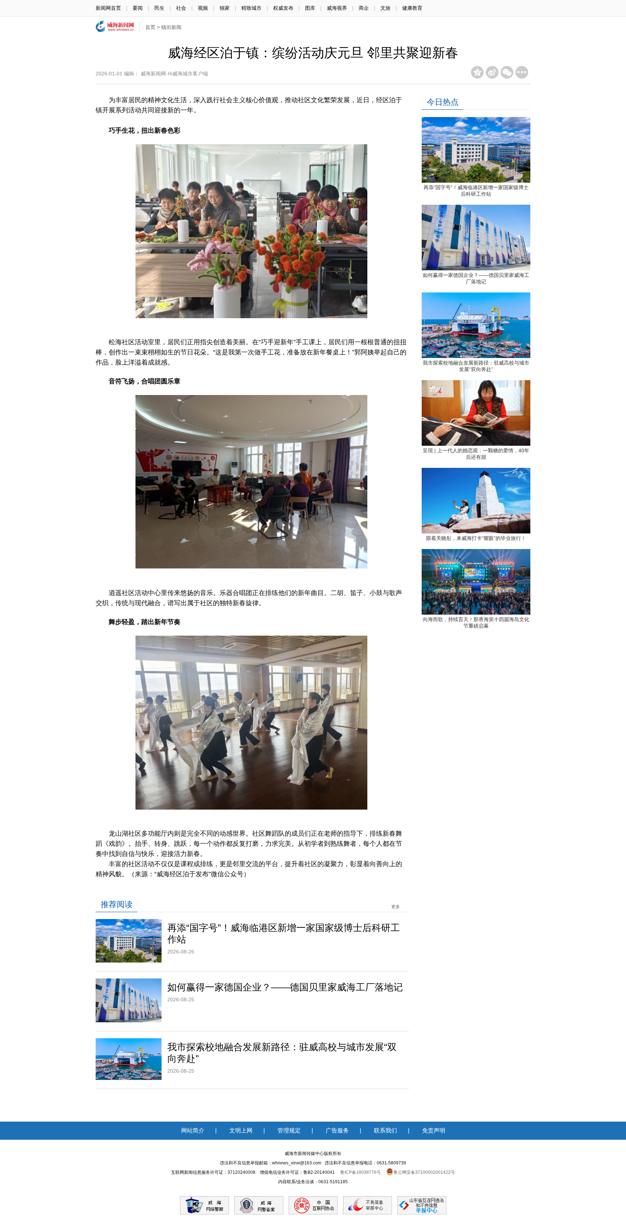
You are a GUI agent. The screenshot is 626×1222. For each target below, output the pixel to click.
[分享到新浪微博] (492, 72)
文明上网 (241, 1130)
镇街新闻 (171, 27)
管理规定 (289, 1130)
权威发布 (283, 8)
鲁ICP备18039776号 (360, 1172)
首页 (150, 27)
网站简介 (192, 1130)
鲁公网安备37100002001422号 (424, 1172)
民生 (159, 8)
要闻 (138, 8)
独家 (225, 8)
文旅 (385, 8)
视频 (203, 8)
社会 (181, 8)
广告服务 (337, 1130)
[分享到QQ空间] (477, 72)
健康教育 (412, 8)
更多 (395, 906)
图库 (310, 8)
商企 (364, 8)
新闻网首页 (108, 8)
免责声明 (433, 1130)
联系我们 (385, 1130)
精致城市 (251, 8)
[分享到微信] (507, 72)
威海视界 (337, 8)
